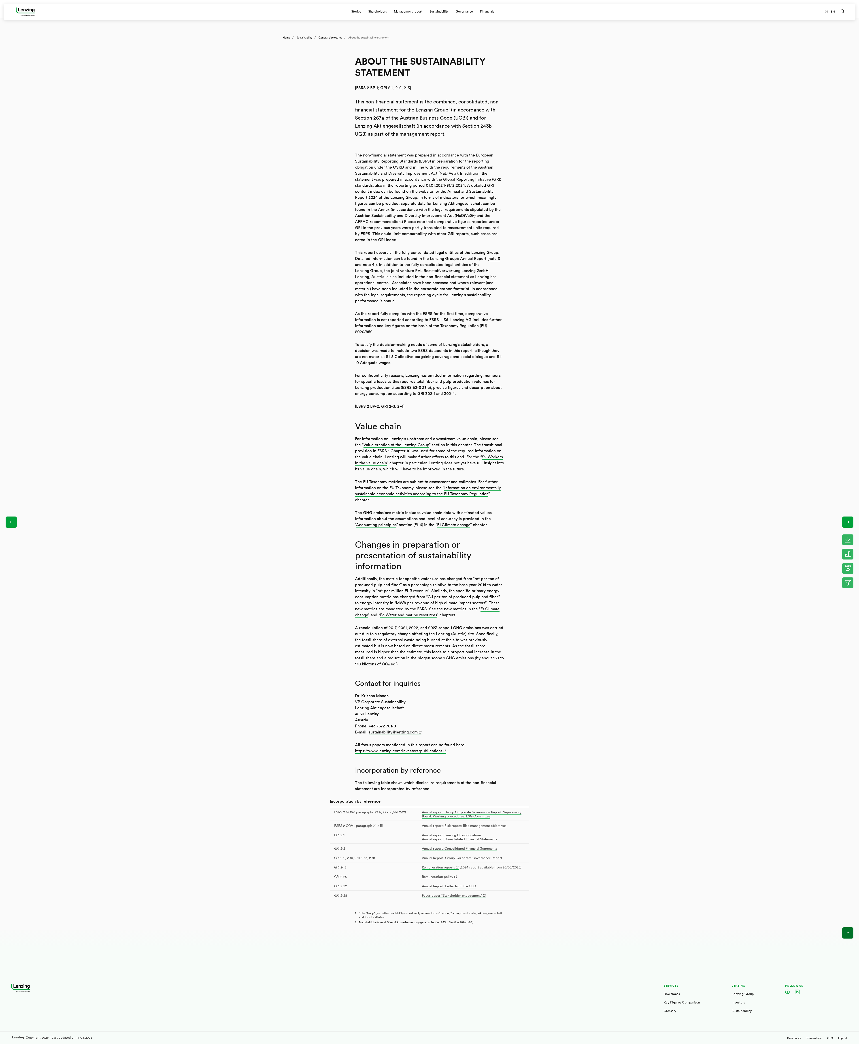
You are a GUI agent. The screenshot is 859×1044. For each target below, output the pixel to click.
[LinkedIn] (797, 992)
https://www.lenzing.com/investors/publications (398, 750)
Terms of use (814, 1038)
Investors (738, 1002)
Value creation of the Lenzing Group (396, 444)
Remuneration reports (438, 867)
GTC (830, 1038)
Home (286, 37)
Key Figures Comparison (682, 1002)
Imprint (842, 1038)
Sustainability (304, 37)
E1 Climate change (453, 524)
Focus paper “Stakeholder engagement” (452, 895)
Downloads (672, 994)
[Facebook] (787, 992)
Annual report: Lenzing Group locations (451, 835)
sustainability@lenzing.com (393, 732)
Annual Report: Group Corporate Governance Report (462, 857)
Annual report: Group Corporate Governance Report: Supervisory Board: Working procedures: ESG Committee (471, 814)
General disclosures (330, 37)
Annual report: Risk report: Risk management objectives (464, 825)
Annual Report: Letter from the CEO (449, 886)
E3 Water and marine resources (408, 614)
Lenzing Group (743, 994)
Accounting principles (376, 524)
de (827, 11)
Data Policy (794, 1038)
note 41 (369, 264)
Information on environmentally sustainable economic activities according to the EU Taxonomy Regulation (428, 490)
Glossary (670, 1011)
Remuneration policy (437, 876)
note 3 (494, 258)
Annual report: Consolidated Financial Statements (459, 839)
